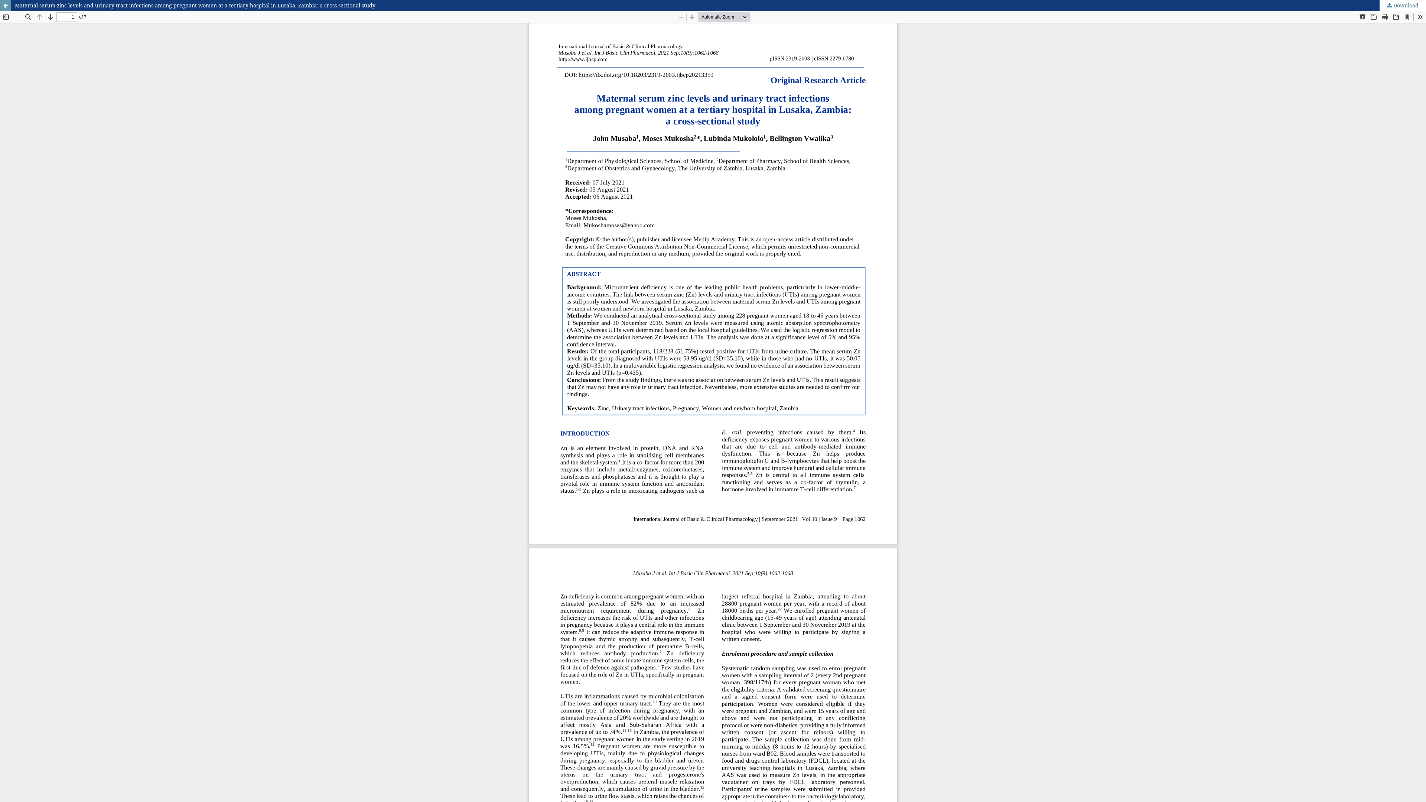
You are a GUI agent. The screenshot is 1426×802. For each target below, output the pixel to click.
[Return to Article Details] (5, 5)
